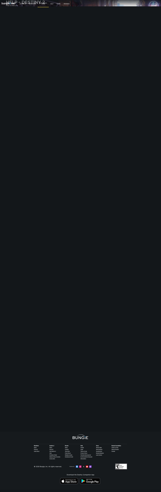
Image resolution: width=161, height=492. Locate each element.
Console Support (13, 40)
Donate (113, 451)
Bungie (66, 445)
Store (58, 3)
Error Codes (11, 23)
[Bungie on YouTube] (87, 466)
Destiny (8, 3)
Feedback (10, 14)
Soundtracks (99, 451)
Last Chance (99, 455)
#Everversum (58, 42)
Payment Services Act (85, 455)
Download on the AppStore (70, 481)
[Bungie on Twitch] (90, 466)
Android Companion (14, 36)
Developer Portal (69, 456)
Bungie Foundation (116, 445)
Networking (11, 25)
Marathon (32, 3)
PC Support (11, 38)
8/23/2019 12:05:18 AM (61, 51)
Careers (67, 449)
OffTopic (10, 49)
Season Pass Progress (54, 456)
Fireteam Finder (53, 455)
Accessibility (11, 31)
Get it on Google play (90, 481)
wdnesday (47, 295)
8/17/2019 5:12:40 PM (60, 178)
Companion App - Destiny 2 (17, 44)
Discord (36, 449)
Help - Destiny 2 (13, 21)
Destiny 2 (22, 3)
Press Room (68, 453)
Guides (82, 447)
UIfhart (46, 167)
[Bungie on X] (84, 466)
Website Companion (14, 32)
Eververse (10, 27)
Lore (8, 18)
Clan (50, 453)
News (35, 447)
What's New (99, 447)
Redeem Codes (68, 455)
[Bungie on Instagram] (80, 466)
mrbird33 (47, 423)
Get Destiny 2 (52, 451)
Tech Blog (67, 451)
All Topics (10, 10)
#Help (45, 42)
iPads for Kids (115, 447)
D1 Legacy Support (14, 42)
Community (43, 2)
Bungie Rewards (100, 453)
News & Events (115, 449)
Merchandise (99, 449)
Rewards (67, 3)
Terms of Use (83, 451)
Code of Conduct (12, 55)
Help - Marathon (13, 51)
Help (51, 3)
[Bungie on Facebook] (77, 466)
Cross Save (52, 458)
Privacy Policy (83, 453)
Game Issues (11, 29)
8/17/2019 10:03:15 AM (61, 306)
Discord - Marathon (14, 53)
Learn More (36, 451)
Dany (46, 32)
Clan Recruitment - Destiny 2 (17, 46)
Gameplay (10, 19)
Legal (81, 449)
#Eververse (50, 42)
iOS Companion (12, 34)
